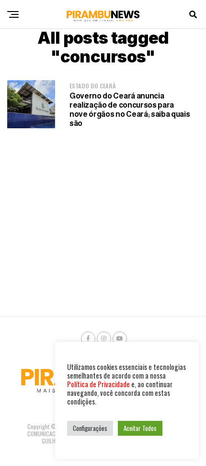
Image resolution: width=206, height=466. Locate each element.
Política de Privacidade (98, 384)
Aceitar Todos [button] (140, 428)
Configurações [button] (90, 428)
